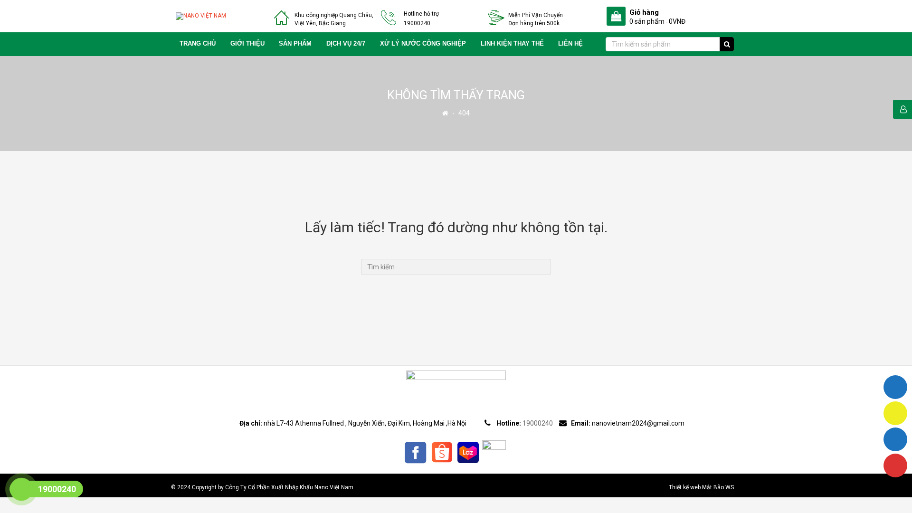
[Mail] (895, 413)
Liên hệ (570, 43)
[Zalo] (895, 439)
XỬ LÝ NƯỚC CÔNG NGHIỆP (423, 43)
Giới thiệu (247, 43)
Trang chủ (198, 43)
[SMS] (895, 387)
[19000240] (21, 490)
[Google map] (895, 465)
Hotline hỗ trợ (421, 13)
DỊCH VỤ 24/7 (345, 43)
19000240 (417, 23)
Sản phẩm (295, 43)
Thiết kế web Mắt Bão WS (701, 487)
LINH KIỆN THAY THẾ (512, 43)
